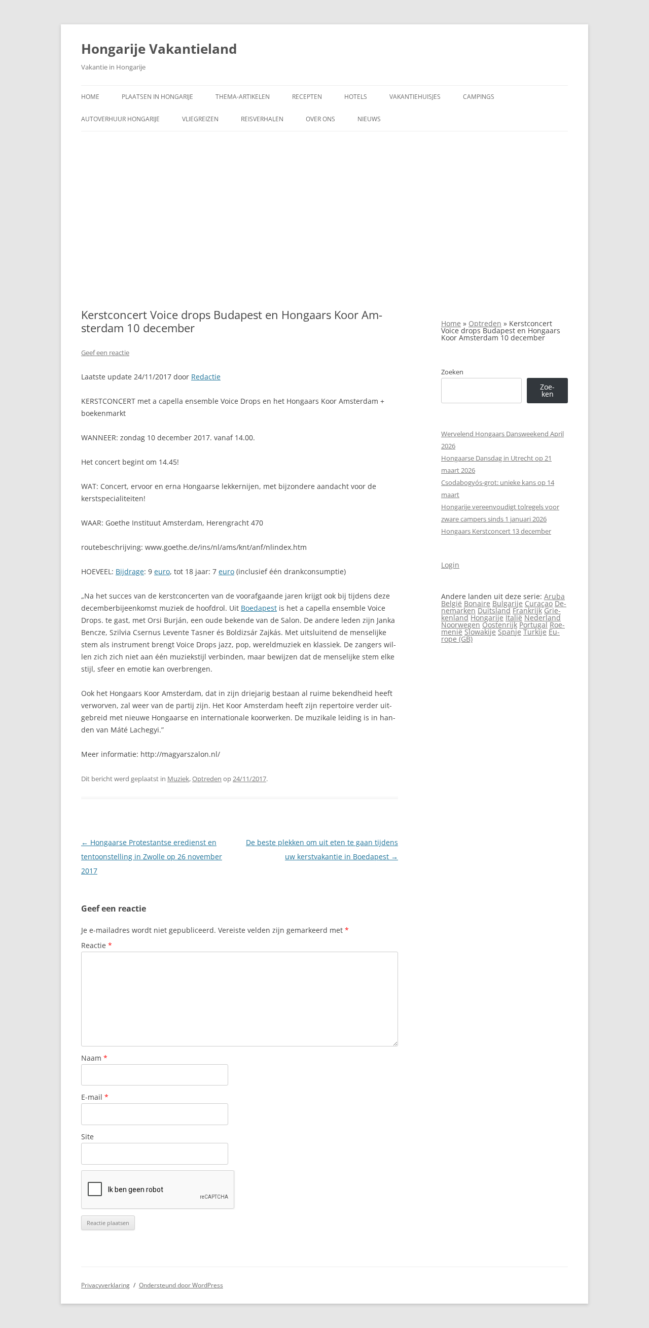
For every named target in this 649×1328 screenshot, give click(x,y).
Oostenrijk (499, 625)
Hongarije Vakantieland (159, 49)
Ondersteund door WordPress (181, 1285)
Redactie (206, 376)
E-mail (95, 1097)
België (451, 603)
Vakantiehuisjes (415, 96)
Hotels (355, 96)
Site (87, 1136)
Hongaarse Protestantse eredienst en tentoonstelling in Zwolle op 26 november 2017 (151, 856)
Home (90, 96)
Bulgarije (507, 603)
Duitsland (494, 610)
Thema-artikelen (242, 96)
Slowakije (480, 632)
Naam (94, 1058)
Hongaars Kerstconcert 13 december (496, 531)
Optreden (207, 778)
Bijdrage (130, 571)
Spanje (509, 632)
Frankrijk (527, 610)
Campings (478, 96)
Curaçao (539, 603)
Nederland (542, 617)
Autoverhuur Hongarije (120, 119)
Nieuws (369, 119)
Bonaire (477, 603)
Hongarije (487, 617)
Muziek (178, 778)
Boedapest (259, 608)
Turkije (535, 632)
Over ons (320, 119)
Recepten (307, 96)
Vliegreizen (200, 119)
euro (162, 571)
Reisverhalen (262, 119)
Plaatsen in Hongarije (157, 96)
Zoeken (452, 371)
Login (450, 565)
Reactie (96, 945)
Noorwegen (460, 625)
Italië (514, 617)
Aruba (554, 596)
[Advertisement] (324, 220)
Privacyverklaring (105, 1285)
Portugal (533, 625)
